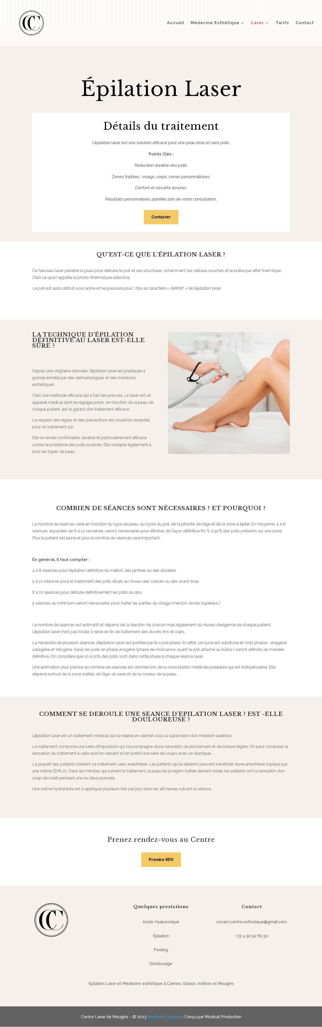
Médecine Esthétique (215, 23)
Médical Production (223, 1016)
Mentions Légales (164, 1016)
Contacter (161, 217)
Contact (305, 23)
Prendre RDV (161, 859)
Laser (257, 23)
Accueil (175, 23)
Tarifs (282, 23)
